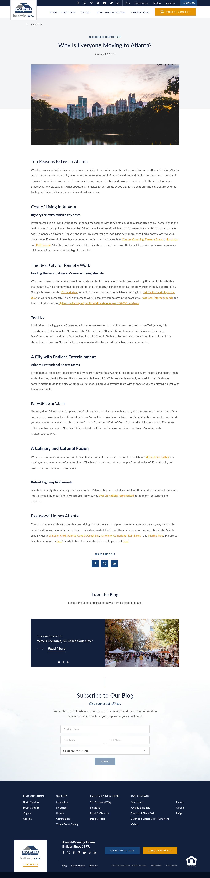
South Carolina (31, 807)
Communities (63, 818)
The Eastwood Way (100, 802)
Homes (60, 813)
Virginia (27, 813)
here (59, 541)
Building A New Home (104, 796)
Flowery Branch (154, 239)
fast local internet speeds (157, 298)
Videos (135, 824)
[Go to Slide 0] (59, 662)
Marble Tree (155, 535)
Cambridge (119, 535)
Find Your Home (34, 796)
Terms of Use (156, 865)
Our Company (140, 12)
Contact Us (30, 864)
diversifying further (157, 457)
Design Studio (97, 818)
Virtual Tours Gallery (67, 824)
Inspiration (62, 802)
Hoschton (172, 239)
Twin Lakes (134, 535)
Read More (57, 648)
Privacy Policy (171, 865)
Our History (137, 802)
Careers (180, 807)
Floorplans (62, 807)
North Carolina (31, 802)
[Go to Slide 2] (68, 662)
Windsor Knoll (57, 535)
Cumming (138, 239)
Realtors (157, 3)
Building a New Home (111, 12)
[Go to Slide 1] (63, 662)
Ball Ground (43, 245)
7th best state (69, 292)
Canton (126, 239)
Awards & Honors (140, 807)
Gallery (86, 12)
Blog (128, 3)
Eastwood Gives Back (143, 813)
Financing (95, 807)
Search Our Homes (63, 12)
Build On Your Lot (99, 813)
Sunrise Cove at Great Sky (83, 535)
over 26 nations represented (116, 495)
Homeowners (141, 3)
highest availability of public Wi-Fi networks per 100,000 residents (99, 303)
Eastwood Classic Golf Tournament (150, 818)
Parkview (106, 535)
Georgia (27, 818)
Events (180, 802)
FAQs (179, 813)
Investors (170, 3)
